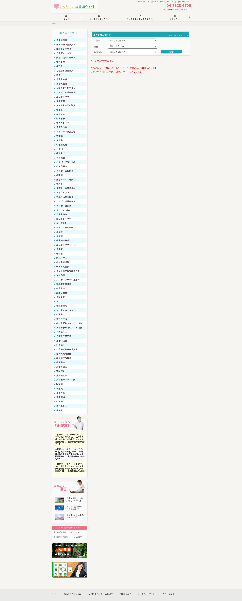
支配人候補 (61, 79)
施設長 (59, 140)
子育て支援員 (62, 266)
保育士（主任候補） (65, 171)
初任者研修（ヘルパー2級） (69, 323)
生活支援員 (61, 84)
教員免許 (60, 288)
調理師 (59, 384)
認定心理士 (61, 293)
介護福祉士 (61, 332)
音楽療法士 (61, 249)
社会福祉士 (61, 345)
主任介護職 (61, 319)
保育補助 (60, 118)
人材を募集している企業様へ (101, 594)
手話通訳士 (61, 153)
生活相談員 (61, 341)
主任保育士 (61, 406)
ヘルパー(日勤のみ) (65, 132)
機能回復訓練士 (63, 262)
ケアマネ (60, 114)
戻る (105, 72)
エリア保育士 (62, 223)
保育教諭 (60, 158)
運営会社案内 (125, 594)
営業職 (59, 136)
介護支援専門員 (63, 336)
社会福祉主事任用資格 (67, 349)
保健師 (59, 236)
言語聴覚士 (61, 371)
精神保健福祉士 (63, 354)
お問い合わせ (168, 594)
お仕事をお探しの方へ (73, 594)
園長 (58, 75)
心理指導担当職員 (64, 71)
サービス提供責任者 (65, 201)
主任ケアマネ (62, 97)
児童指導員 (61, 40)
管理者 (59, 184)
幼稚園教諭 (61, 145)
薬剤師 (59, 232)
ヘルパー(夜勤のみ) (65, 162)
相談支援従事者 (63, 49)
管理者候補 (61, 306)
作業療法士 (61, 362)
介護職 (59, 314)
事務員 (59, 410)
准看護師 (60, 397)
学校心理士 (61, 275)
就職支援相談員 (63, 284)
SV (57, 301)
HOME (53, 24)
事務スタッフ (62, 192)
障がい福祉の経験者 (65, 57)
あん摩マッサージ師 (65, 380)
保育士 (59, 401)
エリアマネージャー (65, 310)
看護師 (59, 175)
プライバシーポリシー (147, 594)
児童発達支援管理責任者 (68, 271)
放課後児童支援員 (64, 197)
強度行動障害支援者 (65, 44)
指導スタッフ (62, 123)
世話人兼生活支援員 (65, 88)
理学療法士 (61, 367)
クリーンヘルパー (64, 210)
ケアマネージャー (64, 227)
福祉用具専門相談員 (65, 105)
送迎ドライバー (63, 219)
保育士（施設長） (64, 206)
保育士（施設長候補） (67, 188)
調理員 (59, 66)
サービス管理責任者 (65, 92)
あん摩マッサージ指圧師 (68, 280)
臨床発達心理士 (63, 240)
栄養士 (59, 110)
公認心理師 (61, 166)
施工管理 (60, 101)
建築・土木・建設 (64, 179)
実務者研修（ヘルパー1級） (69, 327)
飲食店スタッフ (63, 53)
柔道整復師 (61, 375)
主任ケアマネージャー (67, 245)
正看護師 (60, 393)
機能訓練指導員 (63, 358)
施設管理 (60, 62)
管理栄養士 (61, 297)
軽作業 (59, 253)
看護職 (59, 388)
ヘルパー (60, 149)
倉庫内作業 (61, 127)
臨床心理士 (61, 258)
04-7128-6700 (179, 6)
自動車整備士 (62, 214)
